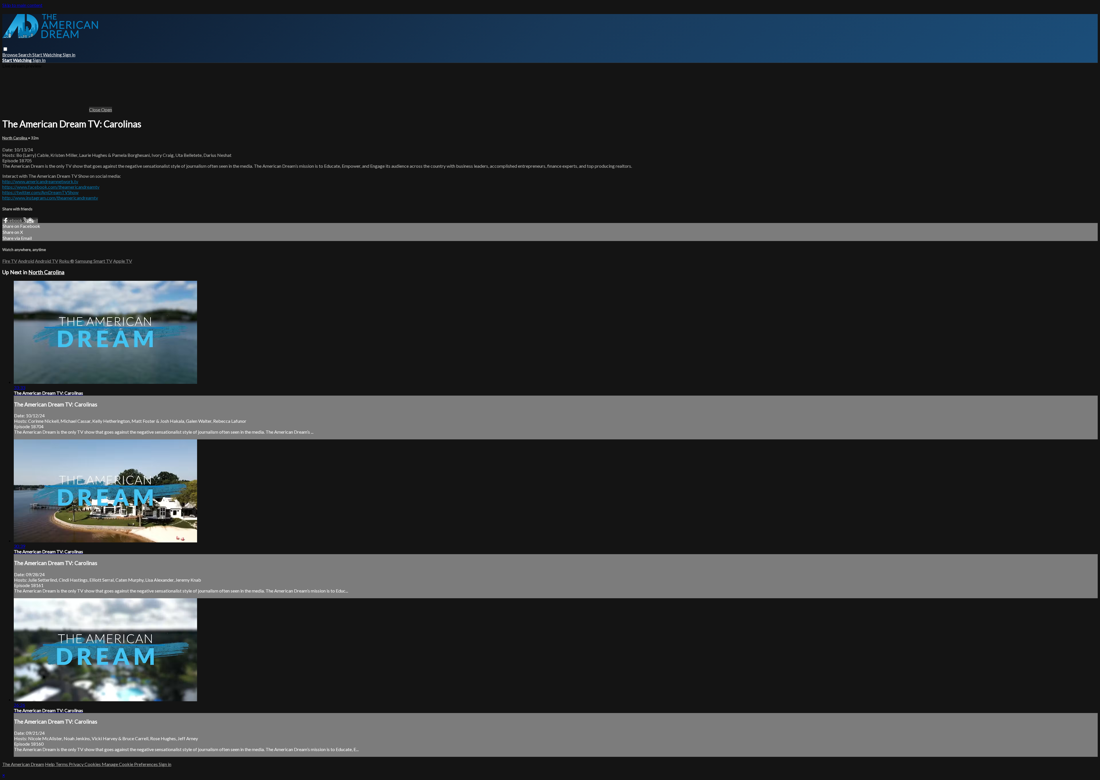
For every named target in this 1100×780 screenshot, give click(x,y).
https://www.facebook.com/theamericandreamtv (50, 186)
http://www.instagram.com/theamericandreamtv (50, 197)
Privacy (77, 764)
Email (32, 220)
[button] (5, 49)
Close (95, 109)
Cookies (93, 764)
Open (106, 109)
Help (50, 764)
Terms (62, 764)
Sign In (39, 60)
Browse (10, 54)
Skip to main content (22, 5)
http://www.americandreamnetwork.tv (40, 181)
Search (25, 54)
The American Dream (23, 764)
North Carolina (15, 138)
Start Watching (47, 54)
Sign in (69, 54)
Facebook (12, 220)
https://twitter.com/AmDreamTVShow (40, 192)
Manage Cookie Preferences (130, 764)
